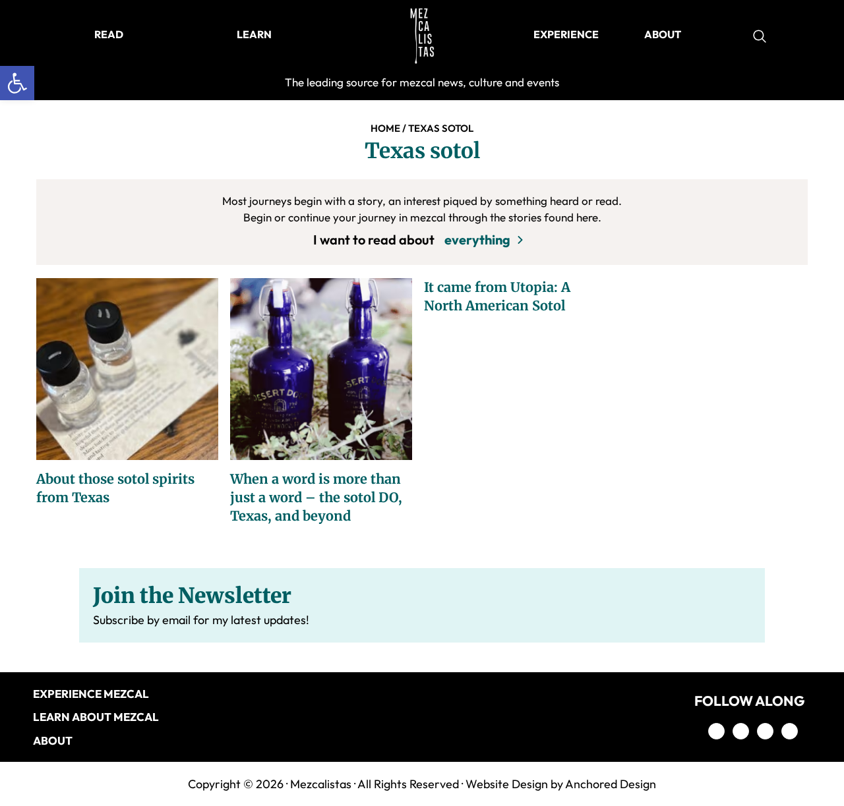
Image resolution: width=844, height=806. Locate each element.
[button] (17, 83)
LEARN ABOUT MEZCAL (96, 717)
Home (385, 128)
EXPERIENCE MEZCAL (91, 694)
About (53, 740)
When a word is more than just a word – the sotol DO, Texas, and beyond (316, 497)
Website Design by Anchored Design (561, 784)
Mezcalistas (320, 784)
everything (477, 239)
